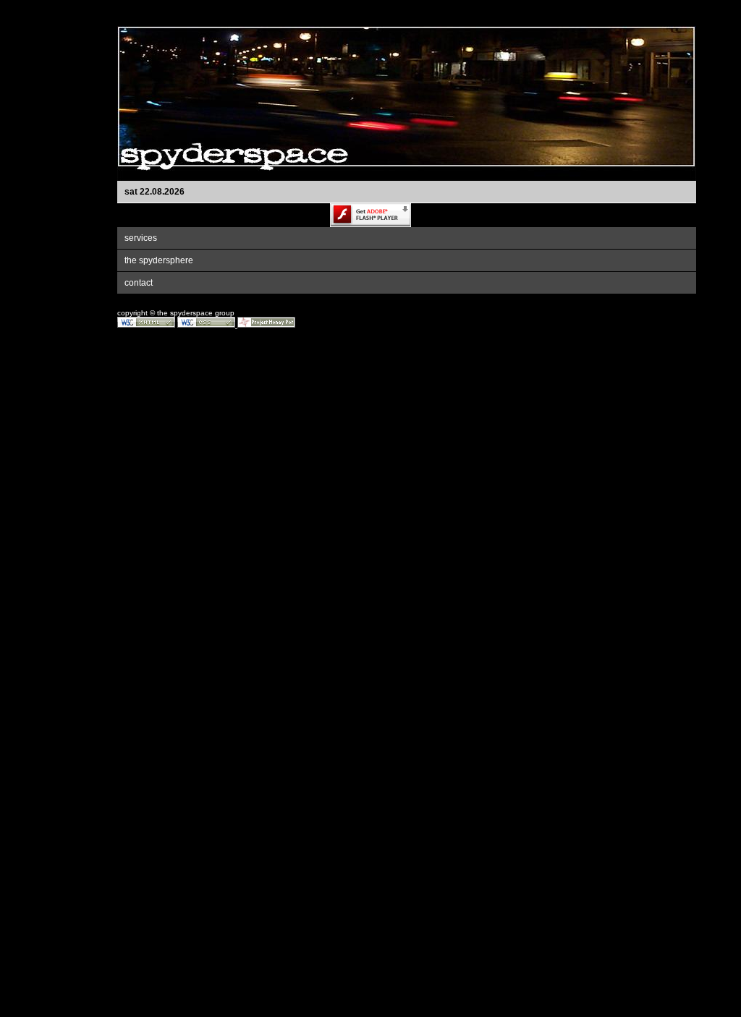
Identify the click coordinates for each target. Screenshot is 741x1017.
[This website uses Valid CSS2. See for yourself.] (206, 325)
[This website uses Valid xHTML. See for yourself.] (146, 325)
